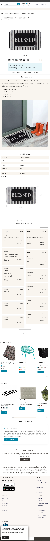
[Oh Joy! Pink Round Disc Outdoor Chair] (21, 367)
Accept (5, 537)
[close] (26, 528)
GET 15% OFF (30, 538)
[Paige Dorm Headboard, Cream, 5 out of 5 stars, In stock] (27, 393)
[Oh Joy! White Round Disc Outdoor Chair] (23, 367)
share (3, 177)
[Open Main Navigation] (1, 4)
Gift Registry (5, 510)
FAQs (39, 508)
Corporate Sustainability (42, 482)
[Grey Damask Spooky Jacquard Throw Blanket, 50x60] (5, 366)
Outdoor (6, 13)
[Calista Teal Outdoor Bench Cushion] (8, 408)
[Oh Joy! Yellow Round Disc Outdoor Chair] (25, 367)
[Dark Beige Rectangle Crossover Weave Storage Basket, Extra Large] (41, 367)
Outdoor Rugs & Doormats (15, 13)
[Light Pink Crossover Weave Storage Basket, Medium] (44, 367)
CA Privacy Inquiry (42, 515)
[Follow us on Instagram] (8, 480)
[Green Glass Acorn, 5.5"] (38, 405)
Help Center (40, 498)
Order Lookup (5, 498)
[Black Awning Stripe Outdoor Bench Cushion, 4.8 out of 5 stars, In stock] (9, 393)
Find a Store (39, 492)
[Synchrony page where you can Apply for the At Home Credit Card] (5, 525)
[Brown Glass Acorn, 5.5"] (40, 405)
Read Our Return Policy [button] (11, 439)
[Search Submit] (18, 4)
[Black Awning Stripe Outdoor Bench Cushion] (2, 408)
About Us (39, 480)
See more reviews (25, 331)
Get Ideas (4, 505)
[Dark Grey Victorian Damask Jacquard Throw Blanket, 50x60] (2, 366)
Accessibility (40, 505)
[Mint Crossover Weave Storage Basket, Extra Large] (43, 367)
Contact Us (40, 500)
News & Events (40, 487)
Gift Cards (4, 508)
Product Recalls (41, 510)
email (5, 177)
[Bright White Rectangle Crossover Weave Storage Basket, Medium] (40, 367)
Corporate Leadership (41, 485)
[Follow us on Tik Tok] (5, 480)
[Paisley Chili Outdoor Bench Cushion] (6, 408)
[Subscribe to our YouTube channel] (13, 480)
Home (2, 13)
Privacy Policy (41, 517)
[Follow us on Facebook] (3, 480)
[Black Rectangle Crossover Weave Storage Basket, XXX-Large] (38, 367)
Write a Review (8, 225)
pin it (1, 177)
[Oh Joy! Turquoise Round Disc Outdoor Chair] (20, 367)
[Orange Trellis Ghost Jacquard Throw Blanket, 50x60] (3, 366)
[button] (26, 4)
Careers (38, 490)
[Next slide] (47, 376)
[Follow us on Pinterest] (11, 480)
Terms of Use (41, 512)
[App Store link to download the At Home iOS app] (9, 484)
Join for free (25, 459)
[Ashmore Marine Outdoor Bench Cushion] (3, 408)
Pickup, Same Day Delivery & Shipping (11, 500)
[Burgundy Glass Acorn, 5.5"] (41, 405)
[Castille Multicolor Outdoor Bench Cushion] (5, 408)
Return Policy (5, 503)
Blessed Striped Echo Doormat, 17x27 (15, 18)
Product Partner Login (43, 503)
